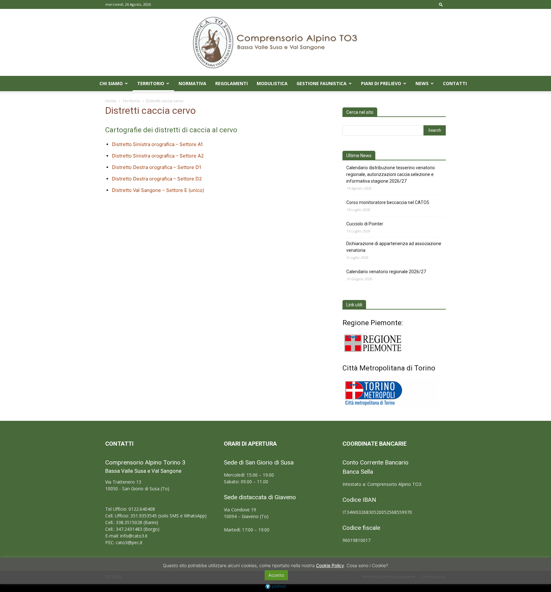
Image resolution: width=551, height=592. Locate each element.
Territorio (150, 83)
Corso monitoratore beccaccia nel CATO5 (387, 202)
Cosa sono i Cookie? (367, 565)
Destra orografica (152, 179)
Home (110, 101)
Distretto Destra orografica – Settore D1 (156, 167)
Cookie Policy (330, 565)
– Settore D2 (187, 179)
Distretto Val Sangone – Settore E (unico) (158, 190)
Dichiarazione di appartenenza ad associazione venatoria (393, 247)
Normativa (192, 83)
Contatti (455, 83)
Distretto (122, 179)
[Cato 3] (275, 42)
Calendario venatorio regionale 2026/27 (386, 271)
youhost (278, 586)
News (422, 83)
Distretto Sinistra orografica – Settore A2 (158, 156)
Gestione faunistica (322, 83)
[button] (441, 4)
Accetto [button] (276, 575)
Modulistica (272, 83)
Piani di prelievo (381, 83)
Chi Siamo (111, 83)
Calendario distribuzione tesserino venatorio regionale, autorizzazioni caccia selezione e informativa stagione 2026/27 (390, 174)
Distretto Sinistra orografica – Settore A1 (157, 144)
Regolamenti (231, 83)
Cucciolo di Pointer (364, 223)
